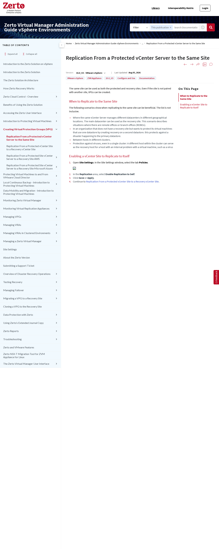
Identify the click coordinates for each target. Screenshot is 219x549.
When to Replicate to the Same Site (193, 97)
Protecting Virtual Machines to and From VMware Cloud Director (25, 176)
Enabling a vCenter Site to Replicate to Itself (193, 106)
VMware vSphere (75, 78)
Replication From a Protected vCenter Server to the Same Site (29, 138)
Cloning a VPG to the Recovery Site (22, 306)
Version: (69, 72)
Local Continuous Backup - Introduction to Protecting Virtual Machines (26, 184)
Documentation (147, 78)
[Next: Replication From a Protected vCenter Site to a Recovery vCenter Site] (192, 64)
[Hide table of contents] (61, 45)
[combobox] (90, 72)
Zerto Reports (11, 330)
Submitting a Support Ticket (18, 265)
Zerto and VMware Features (18, 347)
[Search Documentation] (211, 27)
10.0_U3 (109, 78)
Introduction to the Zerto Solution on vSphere (28, 63)
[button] (170, 27)
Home (69, 43)
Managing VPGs (12, 216)
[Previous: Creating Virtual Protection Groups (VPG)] (185, 64)
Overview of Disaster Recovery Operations (27, 273)
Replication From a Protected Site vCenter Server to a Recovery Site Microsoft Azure (29, 167)
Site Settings (10, 249)
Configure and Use (126, 78)
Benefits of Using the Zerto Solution (22, 104)
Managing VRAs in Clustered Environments (26, 232)
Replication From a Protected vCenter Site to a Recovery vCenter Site (29, 147)
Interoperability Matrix (181, 8)
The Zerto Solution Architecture (20, 80)
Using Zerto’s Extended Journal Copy (23, 322)
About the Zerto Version (16, 257)
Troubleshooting (12, 339)
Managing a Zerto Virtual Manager (22, 241)
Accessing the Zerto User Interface (22, 112)
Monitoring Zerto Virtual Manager (22, 200)
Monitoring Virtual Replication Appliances (26, 208)
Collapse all (31, 54)
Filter (136, 27)
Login (205, 8)
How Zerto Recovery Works (18, 88)
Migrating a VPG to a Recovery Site (22, 298)
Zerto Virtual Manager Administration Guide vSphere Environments (107, 43)
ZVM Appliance (94, 78)
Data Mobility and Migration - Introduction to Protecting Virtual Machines (28, 192)
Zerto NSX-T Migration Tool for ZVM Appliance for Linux (24, 355)
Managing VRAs (12, 224)
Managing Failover (13, 290)
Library (156, 8)
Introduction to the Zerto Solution (21, 72)
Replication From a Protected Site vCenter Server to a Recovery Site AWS (29, 157)
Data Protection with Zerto (18, 314)
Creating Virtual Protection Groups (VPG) (28, 129)
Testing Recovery (12, 281)
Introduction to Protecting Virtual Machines (27, 121)
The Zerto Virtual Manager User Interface (26, 363)
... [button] (142, 43)
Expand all (13, 54)
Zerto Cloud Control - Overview (20, 96)
